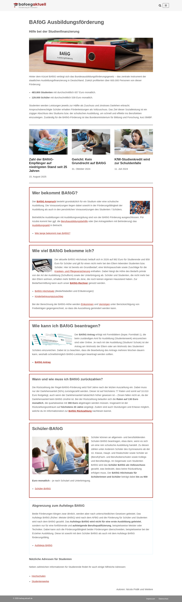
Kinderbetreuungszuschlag (49, 296)
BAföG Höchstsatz (44, 291)
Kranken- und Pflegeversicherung (72, 271)
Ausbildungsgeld (41, 225)
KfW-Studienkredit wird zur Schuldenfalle (132, 161)
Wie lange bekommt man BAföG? (52, 233)
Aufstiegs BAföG (43, 545)
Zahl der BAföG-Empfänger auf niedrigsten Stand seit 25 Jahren (48, 165)
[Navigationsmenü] (166, 5)
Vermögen (104, 304)
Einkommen (87, 304)
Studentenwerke (40, 581)
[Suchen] (160, 5)
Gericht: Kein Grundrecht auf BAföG (89, 161)
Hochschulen (39, 576)
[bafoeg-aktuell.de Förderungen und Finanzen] (29, 5)
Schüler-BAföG (43, 488)
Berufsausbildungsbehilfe (74, 221)
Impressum (150, 599)
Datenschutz (163, 599)
